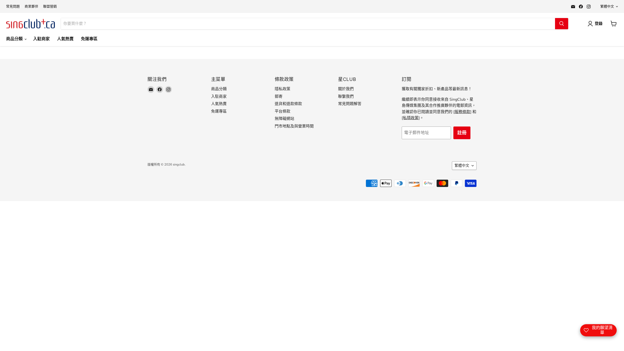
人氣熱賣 (65, 39)
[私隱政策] (411, 118)
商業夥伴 (31, 7)
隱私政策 (282, 89)
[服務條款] (462, 112)
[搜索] (561, 23)
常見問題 (13, 7)
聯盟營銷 (50, 7)
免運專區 (89, 39)
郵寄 (279, 96)
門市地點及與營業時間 (294, 126)
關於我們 (346, 89)
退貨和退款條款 (288, 104)
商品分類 (15, 39)
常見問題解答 (349, 104)
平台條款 (282, 111)
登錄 (599, 23)
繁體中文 (607, 6)
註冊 (462, 133)
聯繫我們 (346, 96)
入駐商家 (41, 39)
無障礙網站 (284, 118)
